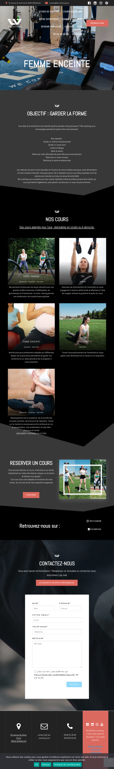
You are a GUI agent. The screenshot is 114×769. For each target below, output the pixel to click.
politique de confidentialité (54, 675)
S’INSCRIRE (31, 495)
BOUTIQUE (77, 34)
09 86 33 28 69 (61, 34)
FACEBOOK (96, 529)
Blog (79, 26)
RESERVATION (97, 23)
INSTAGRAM (95, 521)
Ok (36, 764)
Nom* (35, 603)
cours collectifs (72, 11)
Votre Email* (41, 615)
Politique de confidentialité (67, 764)
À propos (77, 19)
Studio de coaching (49, 11)
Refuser (46, 764)
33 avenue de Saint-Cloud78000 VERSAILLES (18, 738)
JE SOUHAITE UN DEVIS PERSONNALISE (56, 583)
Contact (69, 26)
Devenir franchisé (51, 26)
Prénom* (65, 603)
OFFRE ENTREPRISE (48, 19)
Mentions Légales (95, 746)
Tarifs (65, 19)
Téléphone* (40, 627)
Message (37, 638)
